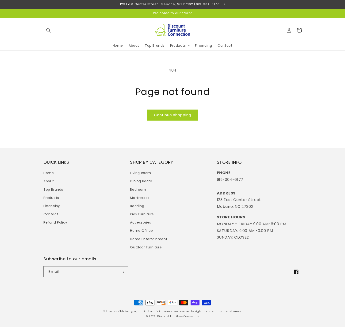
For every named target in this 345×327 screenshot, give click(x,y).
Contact (50, 214)
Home (48, 173)
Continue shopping (172, 114)
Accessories (140, 222)
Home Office (141, 230)
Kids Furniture (142, 214)
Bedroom (138, 189)
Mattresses (140, 197)
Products (51, 197)
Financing (51, 206)
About (48, 181)
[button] (48, 30)
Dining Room (141, 181)
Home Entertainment (148, 239)
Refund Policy (55, 222)
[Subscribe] (122, 271)
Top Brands (53, 189)
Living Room (140, 173)
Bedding (137, 206)
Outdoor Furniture (146, 247)
